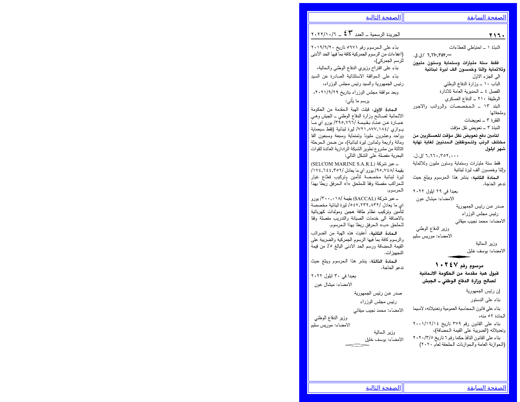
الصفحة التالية (383, 17)
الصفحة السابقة (486, 17)
